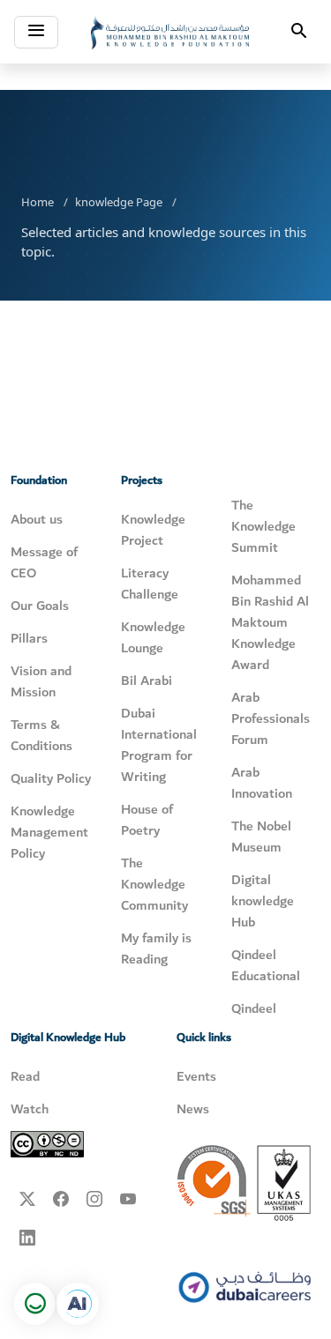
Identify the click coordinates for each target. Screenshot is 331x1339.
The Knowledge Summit (263, 526)
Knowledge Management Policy (49, 832)
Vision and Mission (41, 681)
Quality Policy (51, 778)
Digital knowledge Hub (262, 901)
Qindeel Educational (265, 965)
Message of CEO (44, 562)
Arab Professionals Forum (270, 718)
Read (25, 1076)
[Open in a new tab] (77, 1304)
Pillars (29, 638)
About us (37, 519)
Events (196, 1076)
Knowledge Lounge (153, 637)
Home (37, 202)
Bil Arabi (146, 680)
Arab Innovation (261, 783)
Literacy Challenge (149, 584)
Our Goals (40, 605)
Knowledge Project (153, 530)
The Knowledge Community (154, 884)
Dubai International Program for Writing (159, 745)
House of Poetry (147, 820)
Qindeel (253, 1008)
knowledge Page (118, 202)
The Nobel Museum (261, 837)
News (193, 1108)
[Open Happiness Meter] (35, 1304)
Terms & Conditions (41, 735)
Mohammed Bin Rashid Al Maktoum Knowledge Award (270, 622)
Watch (30, 1108)
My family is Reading (156, 948)
